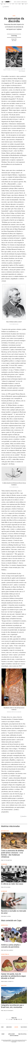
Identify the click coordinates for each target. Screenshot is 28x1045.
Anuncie (16, 1027)
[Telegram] (17, 1019)
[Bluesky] (13, 1019)
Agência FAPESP (11, 1034)
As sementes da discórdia (14, 20)
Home (2, 1027)
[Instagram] (10, 1019)
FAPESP (2, 1034)
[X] (8, 1019)
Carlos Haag (14, 35)
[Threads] (15, 1019)
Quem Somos (9, 1027)
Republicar (6, 6)
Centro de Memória (14, 1035)
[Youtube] (19, 1019)
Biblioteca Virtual (22, 1034)
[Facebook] (7, 1019)
